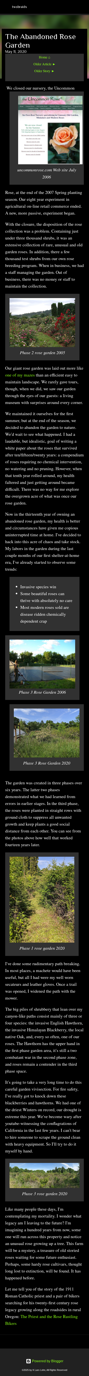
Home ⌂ (44, 57)
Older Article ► (44, 64)
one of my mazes (20, 375)
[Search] (83, 7)
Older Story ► (44, 71)
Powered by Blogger (47, 1361)
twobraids (19, 7)
